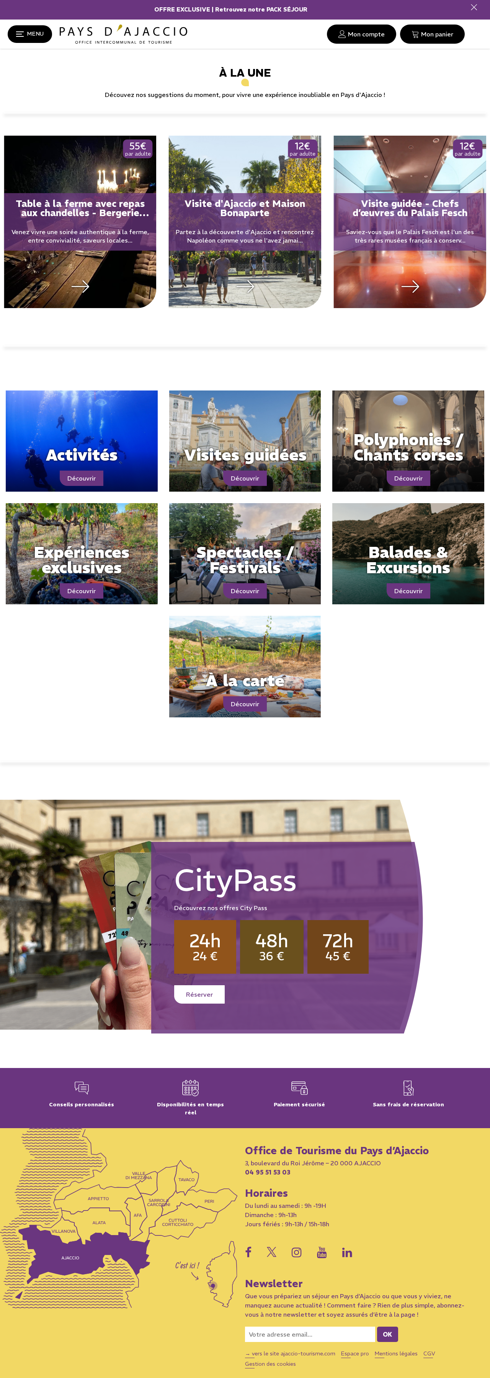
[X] (271, 1250)
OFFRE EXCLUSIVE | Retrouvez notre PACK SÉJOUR (231, 9)
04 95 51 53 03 (267, 1172)
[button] (432, 34)
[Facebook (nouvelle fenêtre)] (248, 1252)
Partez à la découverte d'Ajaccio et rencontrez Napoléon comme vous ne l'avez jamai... (80, 236)
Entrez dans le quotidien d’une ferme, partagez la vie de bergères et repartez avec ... (410, 236)
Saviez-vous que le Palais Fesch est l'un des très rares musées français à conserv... (245, 236)
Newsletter (274, 1284)
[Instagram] (297, 1252)
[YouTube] (322, 1252)
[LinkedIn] (347, 1252)
